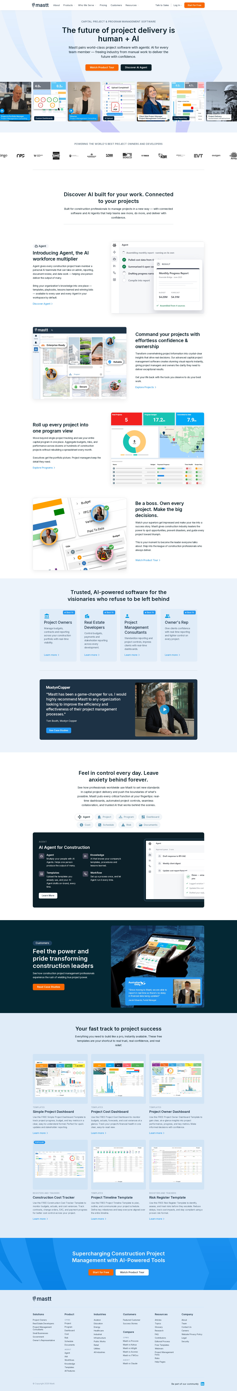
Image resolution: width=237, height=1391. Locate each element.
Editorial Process (162, 1341)
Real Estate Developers (43, 1323)
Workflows (69, 1360)
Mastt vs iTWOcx (130, 1355)
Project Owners (40, 1320)
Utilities (97, 1348)
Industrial (98, 1334)
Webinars (159, 1348)
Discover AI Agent (136, 67)
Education (98, 1323)
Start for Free (194, 5)
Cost (67, 1334)
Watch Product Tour (102, 67)
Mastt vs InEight (130, 1348)
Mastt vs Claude (130, 1363)
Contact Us (186, 1327)
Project (68, 1323)
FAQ (157, 1334)
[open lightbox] (164, 709)
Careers (185, 1330)
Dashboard (70, 1330)
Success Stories (130, 1323)
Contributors (160, 1338)
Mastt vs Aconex (130, 1352)
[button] (69, 5)
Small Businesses (40, 1333)
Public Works (100, 1341)
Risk (66, 1338)
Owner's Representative (44, 1340)
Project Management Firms (164, 1353)
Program (68, 1327)
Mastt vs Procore (130, 1341)
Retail (96, 1345)
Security (185, 1341)
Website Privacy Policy (192, 1334)
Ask (66, 1356)
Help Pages (160, 1362)
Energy (97, 1327)
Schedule (69, 1341)
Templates (69, 1367)
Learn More (48, 895)
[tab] (84, 817)
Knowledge (70, 1364)
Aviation (97, 1320)
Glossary (159, 1327)
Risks (157, 1358)
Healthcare (99, 1330)
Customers (116, 5)
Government (38, 1337)
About (56, 5)
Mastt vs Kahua (130, 1345)
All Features (70, 1371)
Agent (67, 1353)
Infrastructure (100, 1338)
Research (159, 1330)
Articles (158, 1320)
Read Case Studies (48, 986)
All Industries (99, 1352)
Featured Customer (131, 1320)
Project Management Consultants (42, 1328)
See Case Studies (58, 730)
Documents (70, 1345)
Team (184, 1323)
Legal (184, 1338)
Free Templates (162, 1345)
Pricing (103, 5)
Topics (158, 1323)
